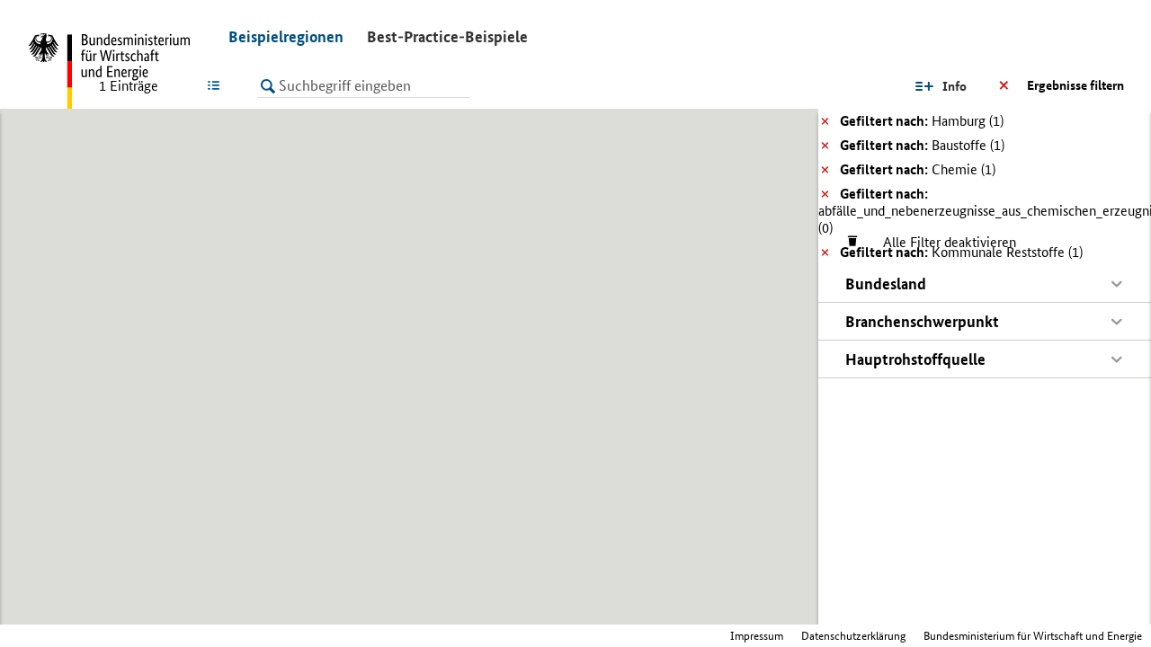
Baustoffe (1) (922, 145)
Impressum (756, 636)
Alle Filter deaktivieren (940, 242)
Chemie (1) (917, 169)
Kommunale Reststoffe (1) (961, 252)
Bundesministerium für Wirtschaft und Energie (1032, 636)
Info (954, 86)
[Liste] (217, 85)
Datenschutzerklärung (853, 636)
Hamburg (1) (922, 120)
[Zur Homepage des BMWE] (117, 71)
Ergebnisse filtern (1075, 85)
